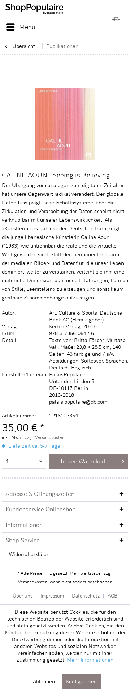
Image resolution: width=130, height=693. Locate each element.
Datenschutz (86, 595)
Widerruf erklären (29, 554)
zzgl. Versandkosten (45, 437)
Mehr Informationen (90, 659)
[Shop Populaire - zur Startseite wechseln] (34, 18)
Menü (27, 27)
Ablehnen (44, 681)
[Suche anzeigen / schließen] (81, 27)
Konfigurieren (81, 681)
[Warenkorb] (116, 27)
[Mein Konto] (99, 27)
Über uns (22, 595)
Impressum (52, 595)
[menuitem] (20, 27)
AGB (112, 595)
